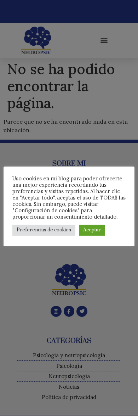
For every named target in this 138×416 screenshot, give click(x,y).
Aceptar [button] (92, 230)
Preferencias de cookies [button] (44, 230)
